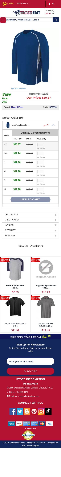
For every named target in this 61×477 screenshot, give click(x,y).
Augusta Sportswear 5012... (46, 286)
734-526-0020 (22, 3)
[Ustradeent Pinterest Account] (34, 411)
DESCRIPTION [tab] (11, 215)
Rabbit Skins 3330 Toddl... (15, 286)
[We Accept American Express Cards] (11, 423)
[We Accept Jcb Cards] (34, 423)
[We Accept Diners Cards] (26, 423)
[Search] (56, 19)
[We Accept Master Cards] (41, 423)
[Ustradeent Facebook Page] (12, 411)
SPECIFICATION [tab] (12, 220)
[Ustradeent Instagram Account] (41, 411)
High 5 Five (17, 107)
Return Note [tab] (10, 235)
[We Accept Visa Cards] (49, 423)
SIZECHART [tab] (10, 230)
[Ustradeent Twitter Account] (20, 411)
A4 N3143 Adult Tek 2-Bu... (15, 324)
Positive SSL (30, 428)
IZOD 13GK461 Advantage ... (45, 324)
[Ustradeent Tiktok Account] (48, 411)
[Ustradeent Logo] (28, 12)
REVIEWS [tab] (9, 225)
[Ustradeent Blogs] (27, 411)
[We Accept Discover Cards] (19, 423)
